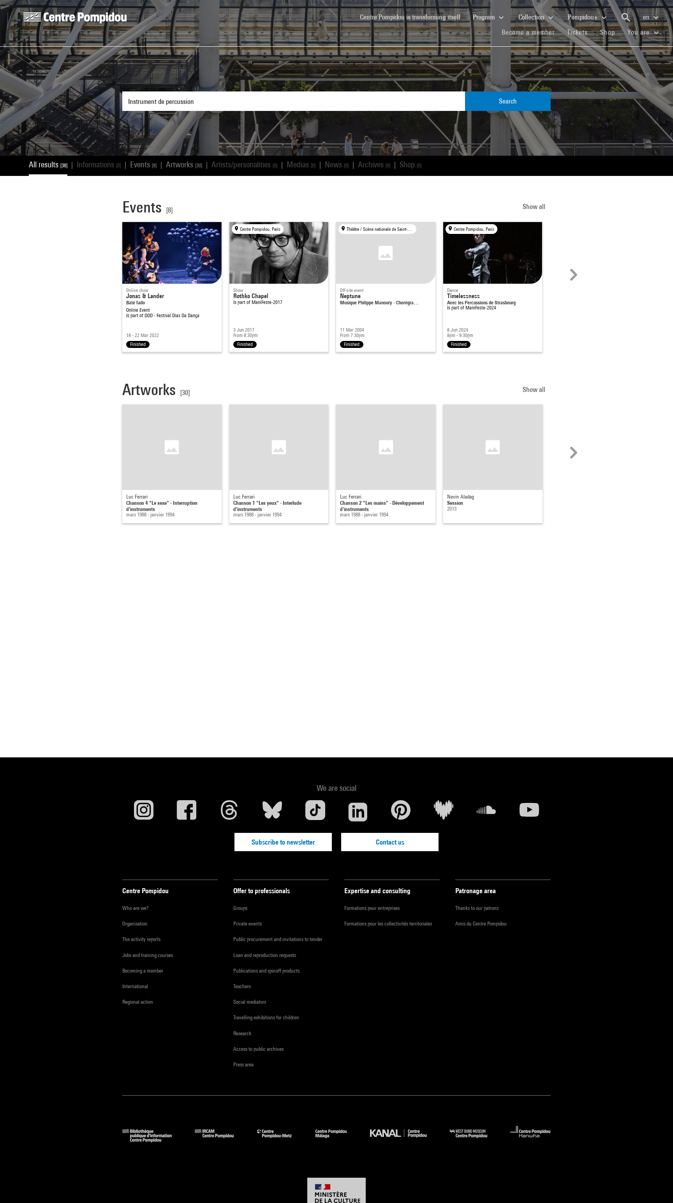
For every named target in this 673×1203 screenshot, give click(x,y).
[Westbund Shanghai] (474, 1139)
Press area (243, 1064)
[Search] (626, 17)
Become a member (531, 32)
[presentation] (572, 275)
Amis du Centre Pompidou (481, 923)
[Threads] (229, 812)
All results (48, 164)
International (135, 986)
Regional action (137, 1002)
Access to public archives (258, 1049)
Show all (535, 206)
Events (143, 164)
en (647, 17)
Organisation (135, 923)
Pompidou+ (583, 17)
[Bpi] (152, 1139)
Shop (610, 32)
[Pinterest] (400, 812)
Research (242, 1033)
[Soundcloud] (486, 812)
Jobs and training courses (147, 955)
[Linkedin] (357, 812)
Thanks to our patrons (477, 908)
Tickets (577, 32)
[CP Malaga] (336, 1139)
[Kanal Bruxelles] (404, 1139)
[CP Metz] (280, 1139)
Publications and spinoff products (266, 971)
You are (639, 32)
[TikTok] (315, 812)
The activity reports (141, 939)
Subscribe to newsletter (283, 842)
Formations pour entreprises (372, 908)
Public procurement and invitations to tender (277, 939)
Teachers (242, 986)
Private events (247, 923)
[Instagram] (143, 812)
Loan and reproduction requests (264, 955)
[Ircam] (220, 1139)
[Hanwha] (531, 1139)
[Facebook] (186, 812)
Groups (240, 908)
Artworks (184, 164)
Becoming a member (142, 971)
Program (485, 17)
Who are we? (135, 908)
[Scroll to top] (654, 1184)
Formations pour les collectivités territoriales (388, 923)
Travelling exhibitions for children (266, 1017)
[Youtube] (529, 812)
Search (508, 101)
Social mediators (249, 1002)
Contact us (390, 842)
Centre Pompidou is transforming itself (413, 16)
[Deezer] (443, 812)
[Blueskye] (272, 812)
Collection (532, 17)
